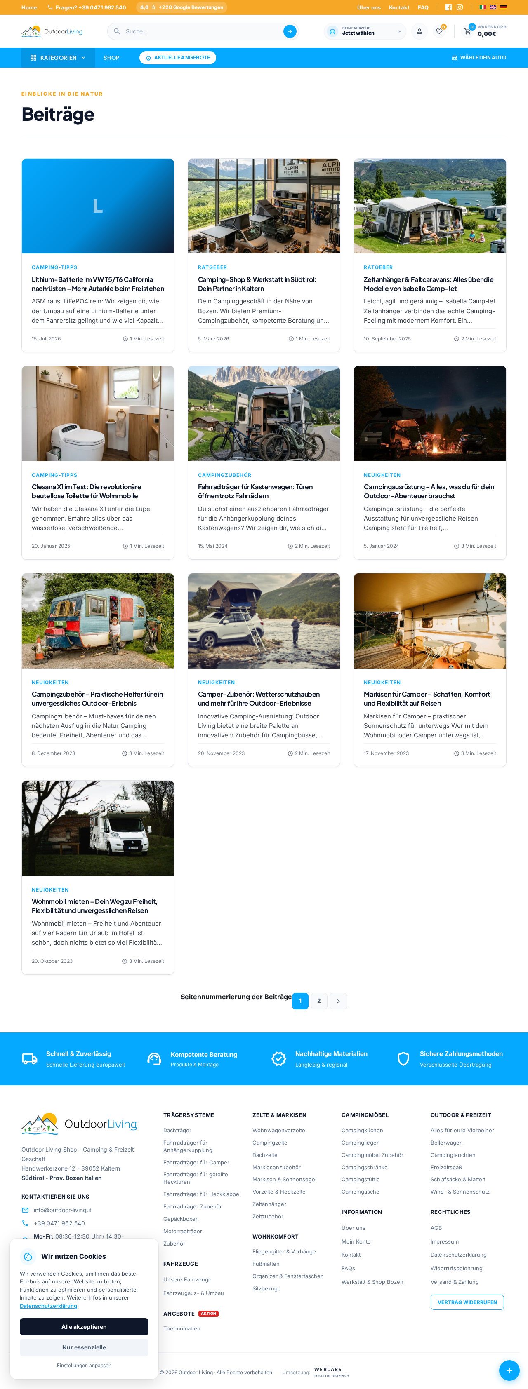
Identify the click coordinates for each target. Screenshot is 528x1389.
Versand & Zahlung (455, 1282)
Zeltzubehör (267, 1216)
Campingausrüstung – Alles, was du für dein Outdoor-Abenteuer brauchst (429, 491)
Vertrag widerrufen (467, 1302)
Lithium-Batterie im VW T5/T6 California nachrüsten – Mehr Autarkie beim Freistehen (98, 284)
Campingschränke (365, 1167)
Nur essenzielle (84, 1347)
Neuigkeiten (382, 475)
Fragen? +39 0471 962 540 (86, 7)
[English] (493, 7)
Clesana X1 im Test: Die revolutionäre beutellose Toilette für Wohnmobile (86, 491)
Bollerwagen (447, 1142)
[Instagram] (460, 7)
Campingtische (361, 1191)
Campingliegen (361, 1142)
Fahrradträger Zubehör (192, 1206)
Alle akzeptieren (84, 1326)
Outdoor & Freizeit (461, 1115)
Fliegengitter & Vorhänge (284, 1251)
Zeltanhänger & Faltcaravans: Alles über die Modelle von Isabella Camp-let (428, 284)
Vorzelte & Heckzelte (279, 1191)
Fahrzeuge (180, 1263)
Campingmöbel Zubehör (372, 1155)
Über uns (369, 7)
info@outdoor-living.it (56, 1210)
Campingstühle (361, 1179)
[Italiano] (483, 7)
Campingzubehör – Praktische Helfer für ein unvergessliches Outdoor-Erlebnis (97, 698)
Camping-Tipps (55, 267)
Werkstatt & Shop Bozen (372, 1282)
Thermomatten (181, 1328)
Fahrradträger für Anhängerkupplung (187, 1146)
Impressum (445, 1241)
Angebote (179, 1314)
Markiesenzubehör (276, 1167)
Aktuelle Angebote (177, 58)
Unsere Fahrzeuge (187, 1279)
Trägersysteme (188, 1115)
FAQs (348, 1268)
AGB (436, 1228)
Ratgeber (212, 267)
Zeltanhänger (269, 1204)
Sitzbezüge (266, 1288)
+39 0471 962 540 (53, 1223)
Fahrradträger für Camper (196, 1162)
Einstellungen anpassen (84, 1365)
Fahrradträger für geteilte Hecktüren (195, 1178)
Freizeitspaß (446, 1167)
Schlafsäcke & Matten (458, 1179)
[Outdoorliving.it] (51, 31)
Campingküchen (362, 1130)
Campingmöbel (365, 1115)
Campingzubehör (225, 475)
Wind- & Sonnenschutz (460, 1191)
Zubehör (174, 1243)
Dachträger (177, 1130)
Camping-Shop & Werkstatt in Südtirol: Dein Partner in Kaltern (257, 284)
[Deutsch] (503, 7)
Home (29, 7)
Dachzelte (265, 1155)
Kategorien (58, 57)
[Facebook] (449, 7)
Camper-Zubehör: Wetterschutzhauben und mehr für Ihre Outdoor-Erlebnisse (259, 698)
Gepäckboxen (181, 1218)
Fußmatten (266, 1263)
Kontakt (399, 7)
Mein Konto (356, 1241)
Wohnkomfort (275, 1236)
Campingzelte (270, 1142)
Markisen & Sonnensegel (284, 1179)
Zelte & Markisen (279, 1115)
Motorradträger (182, 1231)
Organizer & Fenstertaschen (288, 1276)
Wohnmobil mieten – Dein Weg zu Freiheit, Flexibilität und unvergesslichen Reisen (95, 906)
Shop (111, 57)
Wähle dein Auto (479, 57)
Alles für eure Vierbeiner (462, 1130)
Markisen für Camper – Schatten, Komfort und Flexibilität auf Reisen (427, 698)
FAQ (423, 7)
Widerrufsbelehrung (457, 1268)
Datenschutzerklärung (459, 1254)
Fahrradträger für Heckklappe (201, 1194)
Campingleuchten (453, 1155)
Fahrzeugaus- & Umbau (193, 1293)
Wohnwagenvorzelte (278, 1130)
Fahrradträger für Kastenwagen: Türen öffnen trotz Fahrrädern (255, 491)
